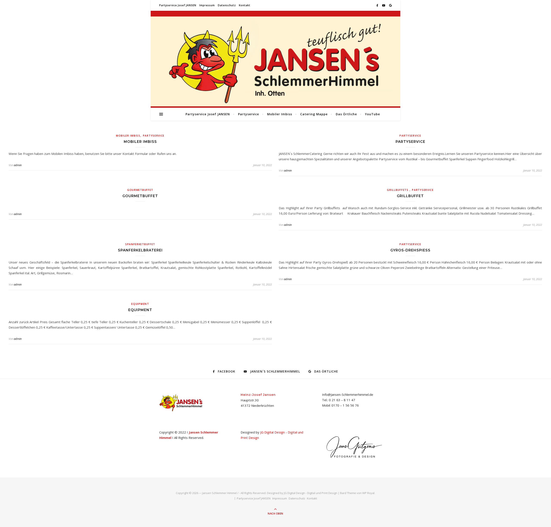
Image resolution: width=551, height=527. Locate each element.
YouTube (372, 114)
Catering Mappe (314, 114)
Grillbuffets (398, 190)
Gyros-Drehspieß (410, 250)
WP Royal (368, 493)
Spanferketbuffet (140, 244)
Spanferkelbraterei (140, 250)
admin (18, 165)
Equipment (140, 304)
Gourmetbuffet (140, 190)
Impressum (207, 5)
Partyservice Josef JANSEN (177, 5)
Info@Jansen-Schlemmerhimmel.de (347, 394)
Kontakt (244, 5)
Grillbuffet (410, 196)
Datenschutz (227, 5)
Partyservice (248, 114)
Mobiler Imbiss (279, 114)
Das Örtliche (346, 114)
